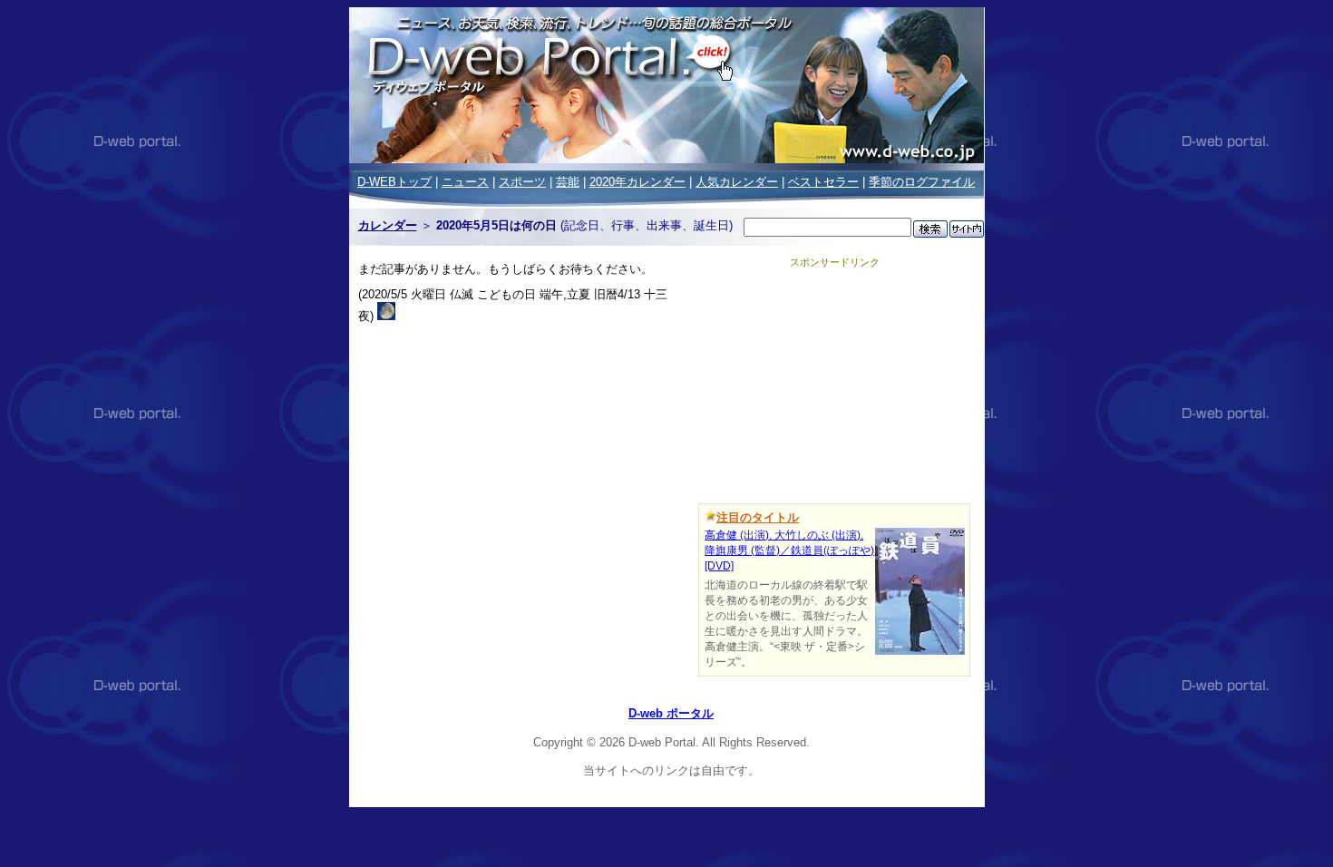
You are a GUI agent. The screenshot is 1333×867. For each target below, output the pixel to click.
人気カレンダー (737, 182)
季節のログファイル (922, 182)
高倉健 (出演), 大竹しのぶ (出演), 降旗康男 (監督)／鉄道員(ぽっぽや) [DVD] (789, 550)
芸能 (567, 182)
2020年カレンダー (637, 182)
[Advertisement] (834, 382)
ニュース (465, 182)
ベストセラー (823, 182)
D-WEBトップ (394, 182)
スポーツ (522, 182)
